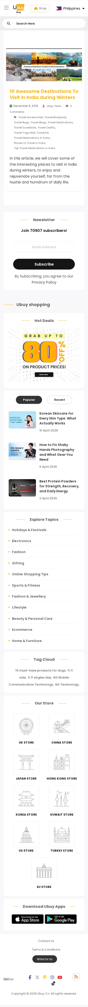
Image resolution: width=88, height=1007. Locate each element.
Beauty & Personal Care (32, 618)
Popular (29, 400)
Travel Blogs (38, 122)
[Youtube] (59, 976)
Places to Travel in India (29, 143)
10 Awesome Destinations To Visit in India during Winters (44, 94)
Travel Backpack (55, 117)
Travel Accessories (30, 117)
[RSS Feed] (76, 976)
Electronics (21, 541)
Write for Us (45, 959)
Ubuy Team (54, 106)
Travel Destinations (60, 122)
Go (9, 23)
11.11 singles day (39, 677)
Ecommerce (22, 629)
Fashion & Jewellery (29, 596)
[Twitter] (37, 976)
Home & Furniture (27, 640)
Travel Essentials (25, 127)
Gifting (18, 563)
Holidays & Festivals (29, 530)
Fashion (19, 552)
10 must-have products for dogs (40, 670)
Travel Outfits (46, 127)
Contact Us (46, 941)
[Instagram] (52, 976)
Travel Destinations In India (32, 138)
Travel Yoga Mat (24, 133)
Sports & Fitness (26, 585)
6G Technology (67, 684)
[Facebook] (29, 976)
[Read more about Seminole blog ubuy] (19, 8)
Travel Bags (21, 122)
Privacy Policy (44, 282)
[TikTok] (53, 982)
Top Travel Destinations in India (34, 148)
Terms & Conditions (46, 950)
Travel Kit (43, 133)
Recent (59, 400)
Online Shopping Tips (30, 574)
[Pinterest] (44, 976)
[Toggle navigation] (6, 8)
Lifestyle (19, 607)
